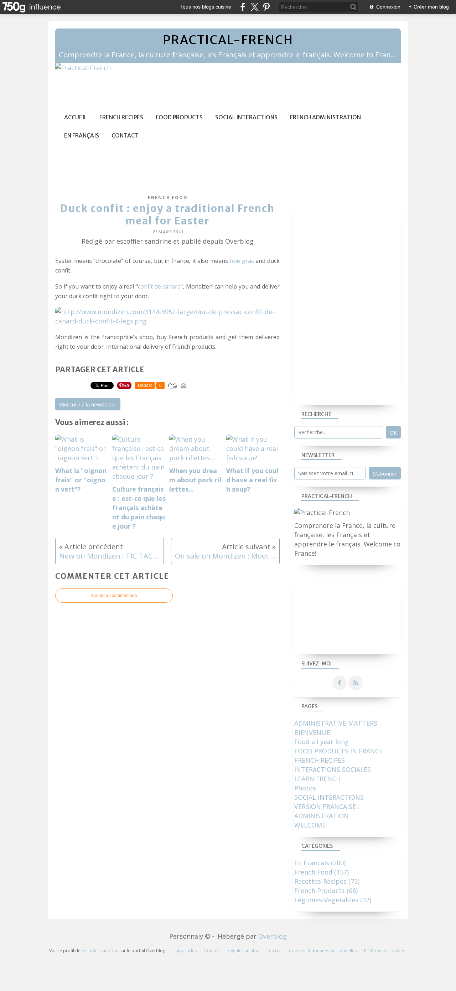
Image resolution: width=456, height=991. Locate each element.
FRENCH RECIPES (319, 760)
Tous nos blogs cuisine (205, 7)
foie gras (242, 261)
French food (167, 197)
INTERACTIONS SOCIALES (332, 769)
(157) (321, 872)
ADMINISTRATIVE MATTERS (335, 723)
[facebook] (242, 7)
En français (81, 135)
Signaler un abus (244, 951)
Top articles (185, 951)
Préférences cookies (384, 951)
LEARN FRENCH (317, 778)
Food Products (179, 117)
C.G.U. (275, 951)
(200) (320, 862)
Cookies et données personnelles (323, 951)
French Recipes (121, 117)
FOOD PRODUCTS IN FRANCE (338, 751)
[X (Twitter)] (254, 7)
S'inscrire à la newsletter (87, 404)
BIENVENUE (312, 732)
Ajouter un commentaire (114, 595)
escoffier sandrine (100, 951)
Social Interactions (246, 117)
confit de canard (159, 286)
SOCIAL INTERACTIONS (329, 797)
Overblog (272, 936)
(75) (326, 881)
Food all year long (321, 741)
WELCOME (310, 825)
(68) (326, 890)
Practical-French (228, 39)
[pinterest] (266, 7)
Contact (125, 135)
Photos (305, 788)
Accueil (75, 117)
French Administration (325, 117)
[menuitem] (75, 117)
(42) (332, 900)
